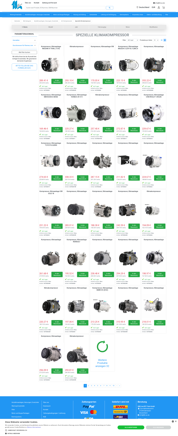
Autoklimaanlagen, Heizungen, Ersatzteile (25, 402)
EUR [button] (153, 7)
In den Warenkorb (57, 81)
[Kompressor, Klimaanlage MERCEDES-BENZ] (51, 112)
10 (113, 385)
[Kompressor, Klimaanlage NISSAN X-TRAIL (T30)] (51, 64)
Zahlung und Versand (49, 3)
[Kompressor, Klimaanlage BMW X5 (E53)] (102, 306)
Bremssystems (17, 417)
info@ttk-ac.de (144, 415)
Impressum (47, 406)
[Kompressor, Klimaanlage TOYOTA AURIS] (51, 161)
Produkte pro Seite (146, 40)
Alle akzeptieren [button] (131, 427)
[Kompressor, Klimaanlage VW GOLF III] (51, 209)
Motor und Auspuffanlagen (20, 413)
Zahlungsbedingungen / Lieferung (54, 413)
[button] (6, 430)
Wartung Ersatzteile (18, 406)
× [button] (175, 421)
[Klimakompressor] (76, 64)
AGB (44, 417)
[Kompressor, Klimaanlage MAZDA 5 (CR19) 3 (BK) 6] (128, 64)
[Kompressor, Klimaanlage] (153, 64)
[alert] (89, 427)
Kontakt (36, 3)
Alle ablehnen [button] (158, 427)
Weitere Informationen (34, 427)
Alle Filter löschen (24, 52)
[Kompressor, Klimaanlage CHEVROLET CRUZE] (153, 112)
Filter (124, 40)
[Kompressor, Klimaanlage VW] (102, 64)
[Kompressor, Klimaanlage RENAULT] (76, 257)
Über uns (28, 3)
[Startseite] (17, 5)
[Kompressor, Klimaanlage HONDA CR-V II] (76, 112)
